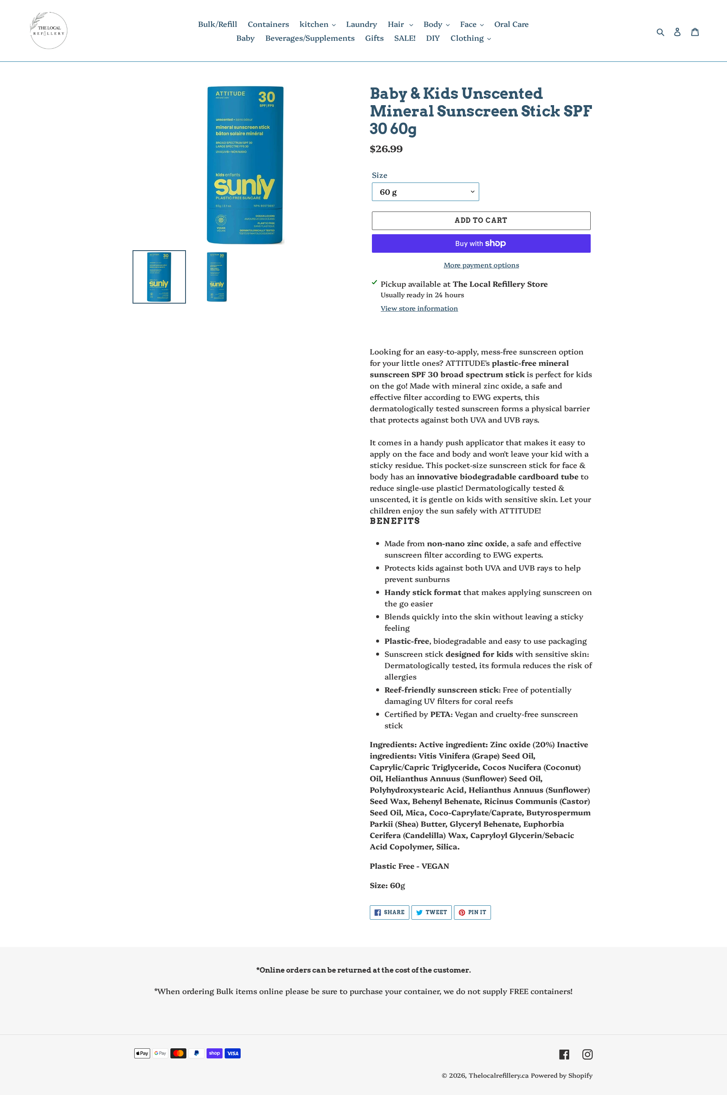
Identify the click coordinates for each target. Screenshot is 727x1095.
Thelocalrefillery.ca (499, 1075)
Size (379, 174)
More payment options (481, 264)
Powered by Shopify (562, 1075)
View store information (419, 307)
